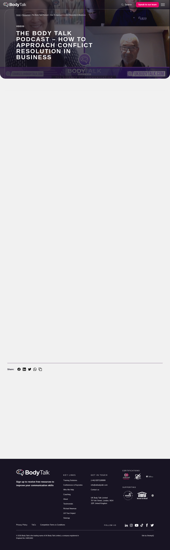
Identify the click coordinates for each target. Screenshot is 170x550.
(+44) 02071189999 (98, 480)
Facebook (146, 525)
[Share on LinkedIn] (24, 369)
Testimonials (68, 504)
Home (18, 15)
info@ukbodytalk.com (99, 485)
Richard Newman (76, 454)
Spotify (78, 367)
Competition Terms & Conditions (52, 525)
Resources (26, 15)
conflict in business (52, 350)
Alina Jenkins (31, 109)
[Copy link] (40, 369)
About (65, 499)
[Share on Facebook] (19, 369)
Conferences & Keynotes (73, 485)
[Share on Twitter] (29, 369)
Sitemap (66, 518)
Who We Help (68, 490)
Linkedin (126, 525)
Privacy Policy (21, 525)
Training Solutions (70, 480)
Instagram (131, 525)
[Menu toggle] (163, 4)
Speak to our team (147, 4)
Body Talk (14, 5)
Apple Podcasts (64, 367)
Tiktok (142, 525)
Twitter (152, 525)
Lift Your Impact (69, 513)
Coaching (67, 494)
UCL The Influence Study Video (78, 447)
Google (88, 367)
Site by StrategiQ (148, 535)
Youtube (136, 525)
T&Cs (34, 525)
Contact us (95, 490)
